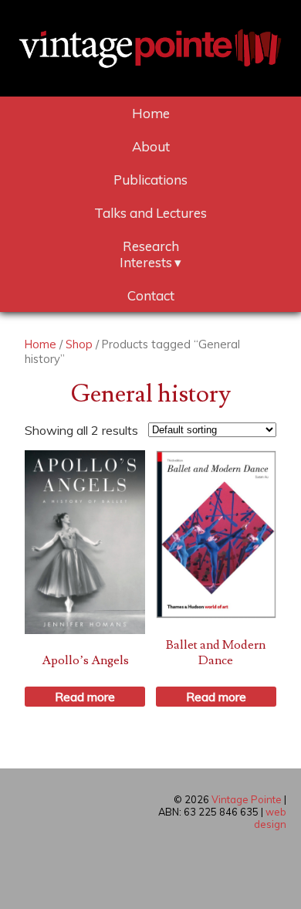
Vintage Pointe (246, 799)
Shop (79, 344)
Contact (150, 295)
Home (151, 113)
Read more (85, 696)
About (151, 146)
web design (270, 818)
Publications (150, 179)
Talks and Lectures (150, 213)
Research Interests (149, 254)
